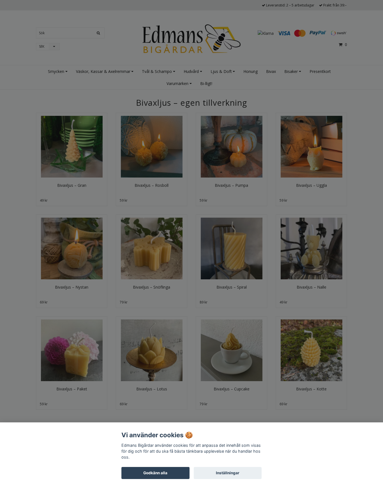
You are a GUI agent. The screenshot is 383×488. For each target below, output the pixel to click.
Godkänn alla (155, 473)
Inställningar (227, 473)
